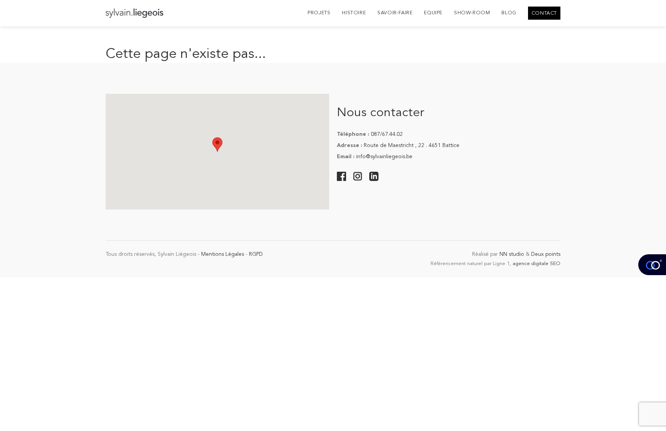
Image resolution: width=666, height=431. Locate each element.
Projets (319, 12)
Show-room (472, 12)
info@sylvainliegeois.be (384, 156)
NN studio (512, 254)
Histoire (354, 12)
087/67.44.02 (387, 134)
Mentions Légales (222, 254)
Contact (544, 13)
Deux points (545, 254)
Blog (508, 12)
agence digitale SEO (536, 263)
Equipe (433, 12)
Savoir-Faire (394, 12)
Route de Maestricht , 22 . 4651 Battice (411, 145)
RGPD (256, 254)
